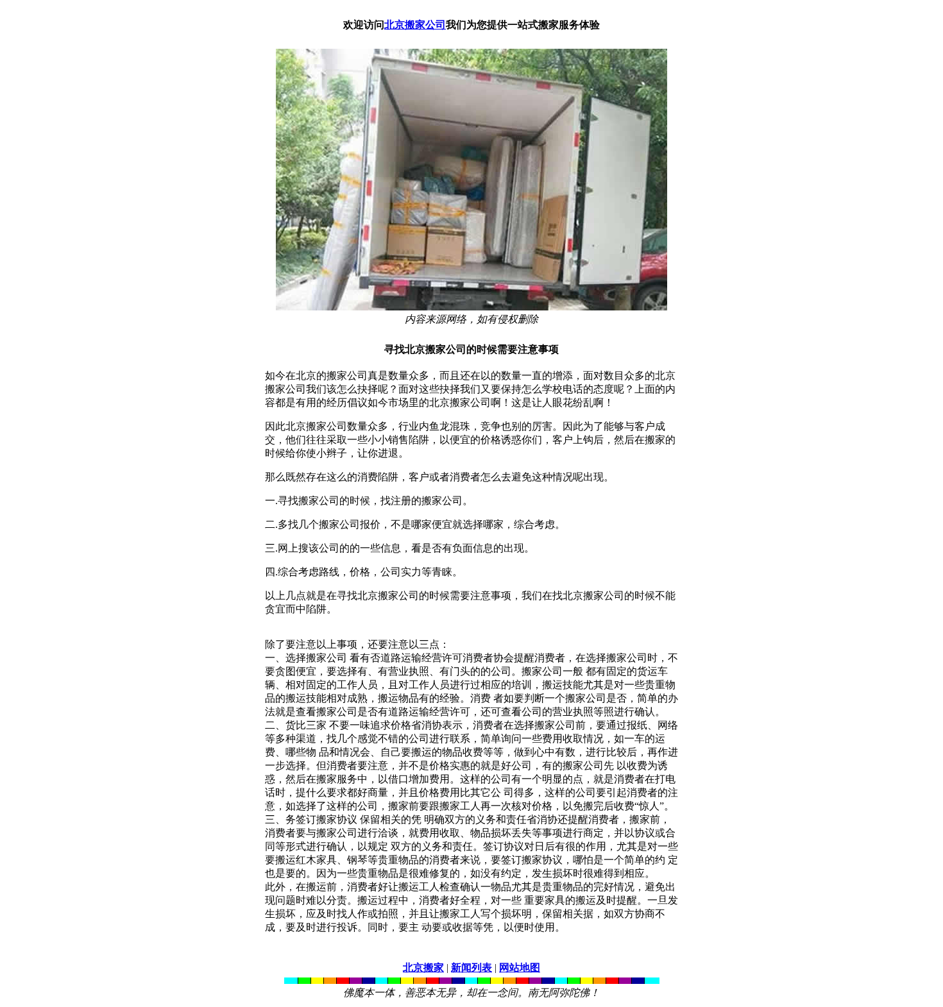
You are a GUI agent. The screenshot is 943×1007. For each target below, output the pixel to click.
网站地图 (519, 967)
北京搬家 (423, 967)
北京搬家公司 (415, 24)
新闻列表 (471, 967)
